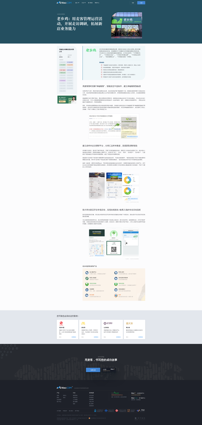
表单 (58, 395)
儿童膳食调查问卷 (133, 198)
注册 (141, 2)
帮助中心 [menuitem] (97, 2)
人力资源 (75, 399)
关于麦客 (59, 410)
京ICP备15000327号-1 (82, 418)
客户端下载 (116, 397)
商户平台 (59, 401)
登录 (133, 2)
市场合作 (65, 410)
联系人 (64, 395)
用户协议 (77, 410)
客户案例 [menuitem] (90, 2)
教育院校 (75, 395)
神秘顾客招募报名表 (132, 136)
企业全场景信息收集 (136, 395)
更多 (74, 403)
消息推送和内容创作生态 (117, 395)
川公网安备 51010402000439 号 (98, 418)
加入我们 (71, 410)
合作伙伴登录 (123, 397)
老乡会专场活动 (99, 255)
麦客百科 (133, 399)
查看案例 (74, 337)
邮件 (58, 397)
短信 (64, 397)
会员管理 (59, 399)
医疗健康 (75, 401)
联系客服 (138, 399)
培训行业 (75, 397)
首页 (112, 397)
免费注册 (93, 370)
